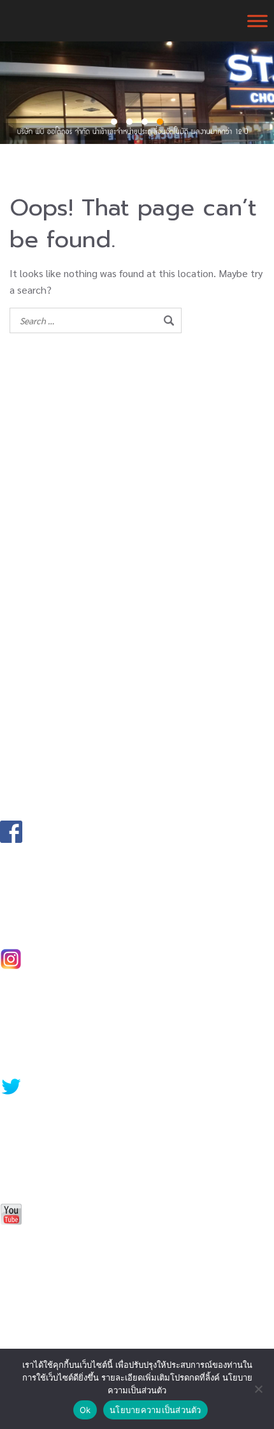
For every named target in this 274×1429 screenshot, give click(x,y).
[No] (258, 1388)
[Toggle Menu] (257, 21)
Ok (85, 1410)
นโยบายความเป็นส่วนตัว (155, 1410)
